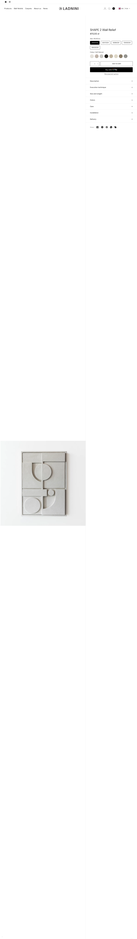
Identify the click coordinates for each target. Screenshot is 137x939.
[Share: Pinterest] (107, 127)
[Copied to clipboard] (115, 127)
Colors (92, 100)
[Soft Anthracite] (106, 56)
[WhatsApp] (111, 127)
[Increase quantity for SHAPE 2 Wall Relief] (97, 63)
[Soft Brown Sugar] (121, 56)
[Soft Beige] (97, 56)
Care (92, 106)
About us (37, 8)
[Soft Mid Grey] (125, 56)
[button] (124, 8)
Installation (94, 113)
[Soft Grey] (101, 56)
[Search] (109, 8)
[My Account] (105, 8)
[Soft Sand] (111, 56)
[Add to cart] (116, 63)
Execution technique (98, 87)
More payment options (111, 74)
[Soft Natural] (92, 56)
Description (94, 81)
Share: (92, 127)
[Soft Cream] (116, 56)
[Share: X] (102, 127)
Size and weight (96, 94)
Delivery (93, 119)
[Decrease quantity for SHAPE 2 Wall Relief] (91, 63)
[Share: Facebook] (97, 127)
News (45, 8)
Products (8, 8)
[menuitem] (8, 8)
